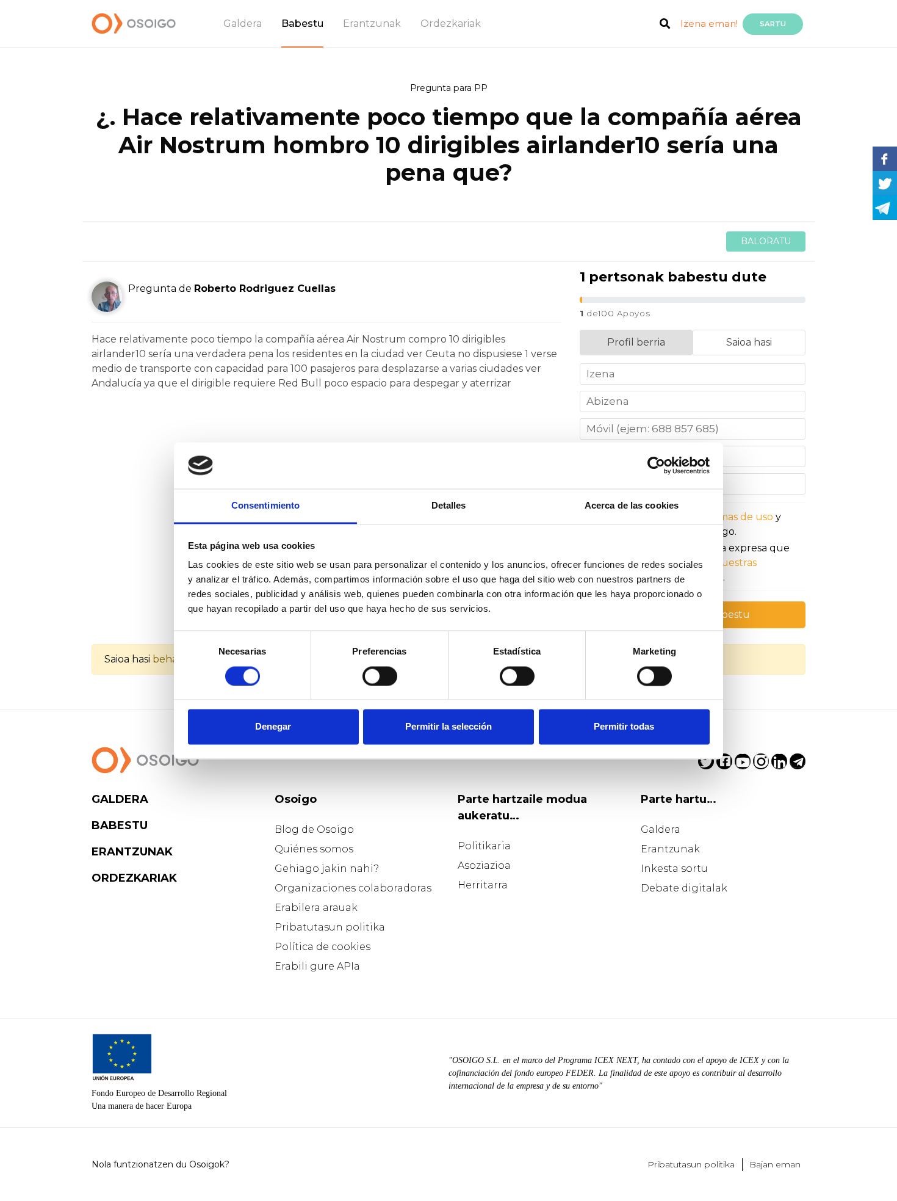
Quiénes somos (314, 849)
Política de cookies (322, 946)
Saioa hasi (749, 342)
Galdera (242, 23)
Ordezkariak (450, 23)
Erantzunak (372, 23)
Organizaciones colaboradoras (353, 888)
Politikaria (484, 846)
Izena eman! (709, 23)
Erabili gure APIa (317, 966)
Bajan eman (775, 1164)
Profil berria (636, 342)
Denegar (273, 727)
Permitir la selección (448, 727)
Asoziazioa (484, 865)
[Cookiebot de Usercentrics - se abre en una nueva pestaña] (656, 465)
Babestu (302, 23)
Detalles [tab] (448, 506)
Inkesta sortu (674, 868)
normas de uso (737, 517)
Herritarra (483, 885)
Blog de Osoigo (314, 829)
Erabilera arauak (316, 907)
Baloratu (766, 241)
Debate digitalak (684, 888)
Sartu (773, 24)
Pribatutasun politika (330, 927)
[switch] (379, 676)
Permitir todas (624, 727)
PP (481, 87)
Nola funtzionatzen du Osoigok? (160, 1164)
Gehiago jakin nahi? (327, 868)
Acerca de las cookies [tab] (632, 506)
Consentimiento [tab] (265, 506)
